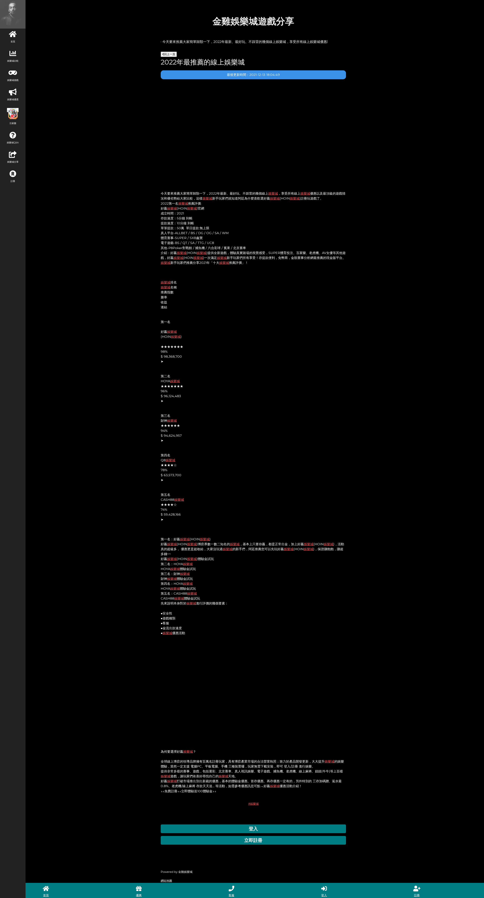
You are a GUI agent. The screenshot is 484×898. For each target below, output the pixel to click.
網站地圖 (166, 880)
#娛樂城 (253, 804)
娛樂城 (273, 193)
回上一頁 (169, 54)
